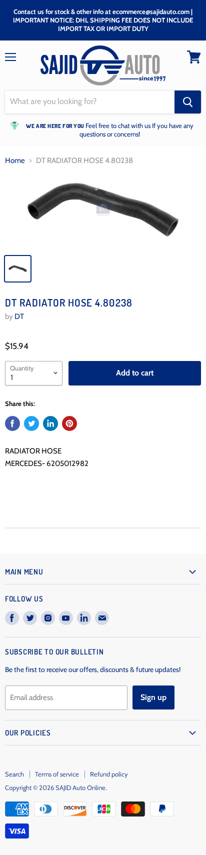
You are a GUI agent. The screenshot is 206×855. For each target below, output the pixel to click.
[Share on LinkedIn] (50, 423)
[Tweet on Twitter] (31, 423)
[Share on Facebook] (12, 423)
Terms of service (57, 774)
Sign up (153, 697)
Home (15, 160)
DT (19, 316)
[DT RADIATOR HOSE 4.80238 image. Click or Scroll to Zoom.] (103, 211)
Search (14, 774)
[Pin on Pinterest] (69, 423)
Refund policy (109, 774)
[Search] (187, 102)
